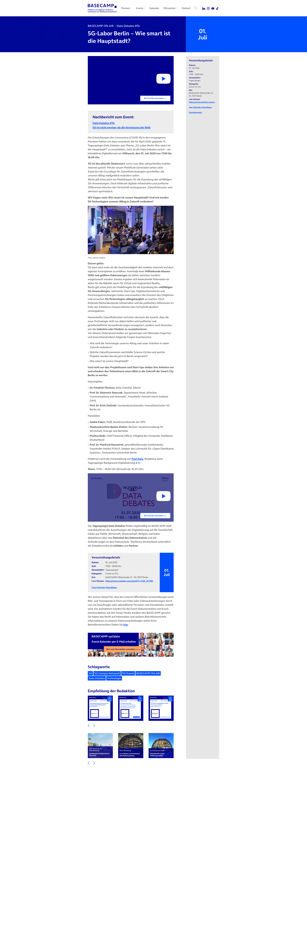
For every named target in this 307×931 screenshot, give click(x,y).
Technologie (114, 678)
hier (125, 624)
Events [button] (139, 8)
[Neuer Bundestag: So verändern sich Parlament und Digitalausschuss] (130, 745)
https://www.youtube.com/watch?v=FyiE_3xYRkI (129, 580)
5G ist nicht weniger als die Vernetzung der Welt (131, 125)
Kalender (154, 8)
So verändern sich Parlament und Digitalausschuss (130, 753)
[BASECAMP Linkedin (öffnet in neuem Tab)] (204, 8)
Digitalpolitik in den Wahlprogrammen (157, 753)
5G (90, 673)
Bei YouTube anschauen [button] (154, 98)
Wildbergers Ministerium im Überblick (99, 752)
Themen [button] (125, 8)
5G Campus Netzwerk (107, 673)
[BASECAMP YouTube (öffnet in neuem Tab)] (213, 8)
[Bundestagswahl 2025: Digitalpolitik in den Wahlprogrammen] (161, 745)
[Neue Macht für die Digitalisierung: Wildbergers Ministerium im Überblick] (100, 745)
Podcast (186, 8)
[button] (131, 80)
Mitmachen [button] (169, 8)
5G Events (128, 673)
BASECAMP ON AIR (148, 673)
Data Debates (97, 678)
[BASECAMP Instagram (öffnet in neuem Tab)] (208, 8)
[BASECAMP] (102, 8)
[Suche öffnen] (196, 8)
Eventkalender (195, 112)
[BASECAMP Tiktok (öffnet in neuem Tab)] (217, 8)
